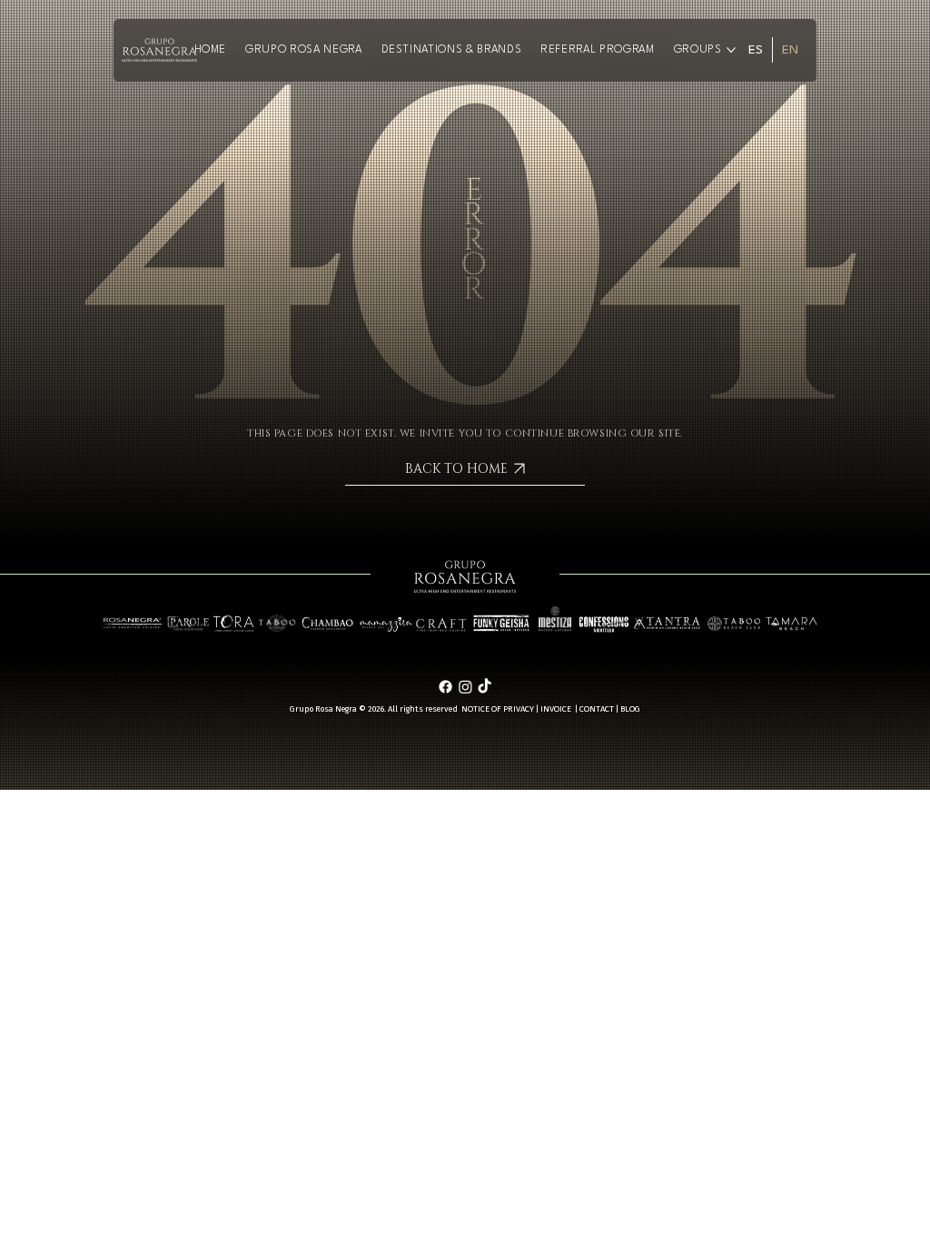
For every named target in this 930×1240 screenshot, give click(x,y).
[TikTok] (484, 686)
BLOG (630, 708)
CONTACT (596, 708)
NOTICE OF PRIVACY (497, 708)
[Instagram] (465, 686)
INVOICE (555, 708)
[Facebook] (445, 686)
